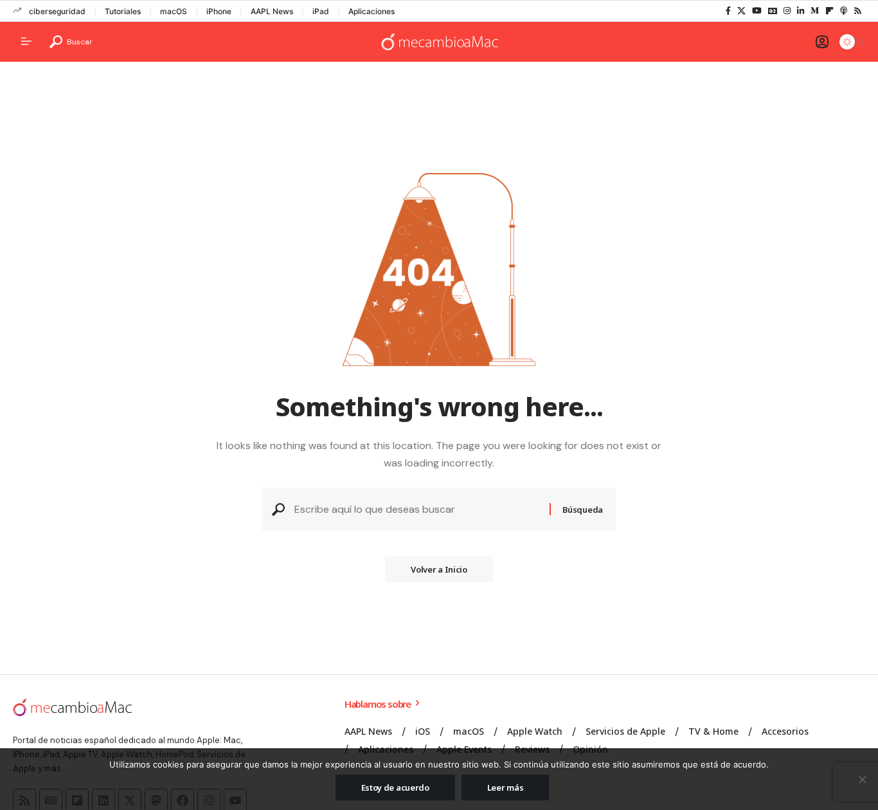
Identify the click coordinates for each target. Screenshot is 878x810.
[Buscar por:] (417, 509)
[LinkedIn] (800, 11)
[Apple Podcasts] (843, 11)
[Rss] (857, 11)
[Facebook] (728, 11)
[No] (862, 779)
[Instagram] (787, 11)
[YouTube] (757, 11)
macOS (173, 11)
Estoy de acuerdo (395, 787)
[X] (741, 11)
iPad (320, 11)
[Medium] (814, 11)
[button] (71, 41)
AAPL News (272, 11)
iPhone (218, 11)
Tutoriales (123, 11)
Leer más (505, 787)
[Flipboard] (829, 11)
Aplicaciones (371, 11)
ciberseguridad (57, 11)
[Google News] (772, 11)
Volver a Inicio (439, 569)
